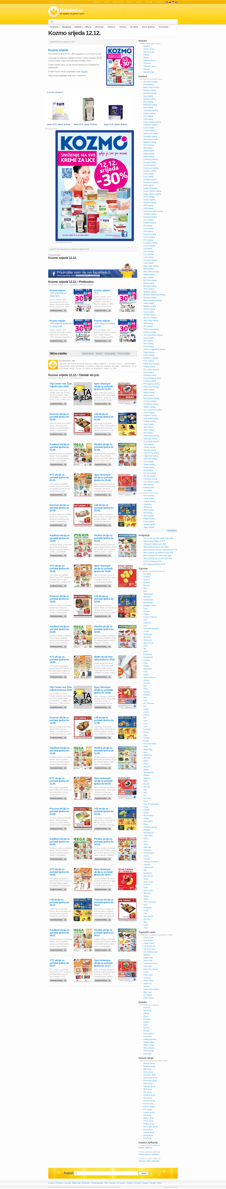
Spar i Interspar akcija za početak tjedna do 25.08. (103, 477)
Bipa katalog (148, 96)
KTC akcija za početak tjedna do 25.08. (59, 568)
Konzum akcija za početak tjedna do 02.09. (59, 417)
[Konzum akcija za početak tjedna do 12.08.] (59, 737)
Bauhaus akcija (149, 1066)
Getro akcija (148, 1083)
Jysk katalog (148, 220)
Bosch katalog (148, 496)
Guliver (146, 675)
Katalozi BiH (176, 2)
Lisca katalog (148, 254)
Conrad (146, 631)
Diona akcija (148, 1072)
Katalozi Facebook (134, 1183)
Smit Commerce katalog (152, 410)
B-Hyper (146, 611)
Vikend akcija (148, 1051)
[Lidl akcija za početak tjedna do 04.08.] (103, 828)
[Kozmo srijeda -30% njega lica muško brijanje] (103, 340)
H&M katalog (148, 185)
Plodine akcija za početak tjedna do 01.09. (104, 447)
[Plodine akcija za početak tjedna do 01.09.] (103, 463)
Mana (145, 746)
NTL (145, 795)
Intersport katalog (150, 217)
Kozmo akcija (110, 354)
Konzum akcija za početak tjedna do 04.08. (59, 811)
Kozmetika (163, 27)
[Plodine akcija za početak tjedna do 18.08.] (103, 645)
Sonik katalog (148, 424)
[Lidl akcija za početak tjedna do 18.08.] (103, 615)
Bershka (146, 585)
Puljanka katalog (149, 381)
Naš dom (146, 787)
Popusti (130, 2)
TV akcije (159, 2)
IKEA (145, 689)
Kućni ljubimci (148, 27)
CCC (145, 620)
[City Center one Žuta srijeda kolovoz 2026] (59, 706)
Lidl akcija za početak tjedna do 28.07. (59, 902)
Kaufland (146, 695)
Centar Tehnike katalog (152, 122)
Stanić (145, 879)
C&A (145, 626)
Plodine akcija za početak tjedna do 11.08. (104, 750)
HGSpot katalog (149, 200)
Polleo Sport (148, 836)
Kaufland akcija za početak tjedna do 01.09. (59, 447)
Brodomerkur (148, 603)
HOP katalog (148, 205)
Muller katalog (148, 303)
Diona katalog (148, 145)
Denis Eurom (148, 643)
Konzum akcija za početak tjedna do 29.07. (104, 902)
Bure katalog (148, 108)
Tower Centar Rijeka (151, 989)
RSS (106, 1183)
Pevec (145, 807)
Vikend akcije (118, 2)
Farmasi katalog (149, 165)
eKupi (145, 652)
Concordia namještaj (151, 628)
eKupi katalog (148, 151)
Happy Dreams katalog (152, 194)
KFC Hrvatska (148, 703)
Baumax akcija (149, 1063)
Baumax (146, 580)
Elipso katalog (148, 157)
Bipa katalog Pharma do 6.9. (154, 541)
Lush (145, 726)
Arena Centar (148, 937)
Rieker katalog (148, 392)
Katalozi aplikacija (145, 1148)
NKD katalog (148, 323)
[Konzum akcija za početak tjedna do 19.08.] (59, 615)
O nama (51, 1183)
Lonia (145, 735)
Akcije (106, 2)
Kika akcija (147, 1098)
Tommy (146, 856)
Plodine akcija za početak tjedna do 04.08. (104, 841)
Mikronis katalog (149, 298)
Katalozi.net (69, 361)
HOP (145, 686)
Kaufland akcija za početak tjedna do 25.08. (59, 538)
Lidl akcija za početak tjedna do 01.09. (104, 417)
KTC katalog (148, 240)
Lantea (146, 709)
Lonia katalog (148, 263)
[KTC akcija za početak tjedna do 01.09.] (59, 494)
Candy (145, 925)
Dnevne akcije (88, 354)
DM (144, 649)
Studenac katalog (150, 416)
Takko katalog (148, 430)
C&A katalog (148, 119)
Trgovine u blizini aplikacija (149, 1161)
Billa (145, 588)
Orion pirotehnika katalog (152, 335)
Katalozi (97, 2)
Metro (145, 764)
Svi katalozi (147, 490)
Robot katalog (148, 395)
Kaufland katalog (149, 223)
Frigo (145, 663)
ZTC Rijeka (147, 995)
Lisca (145, 723)
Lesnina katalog (149, 246)
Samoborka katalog (150, 404)
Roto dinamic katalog (151, 398)
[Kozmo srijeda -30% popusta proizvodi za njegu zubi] (59, 340)
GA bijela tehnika (149, 180)
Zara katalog (148, 470)
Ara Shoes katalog (150, 82)
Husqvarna (147, 504)
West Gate (147, 992)
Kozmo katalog (149, 237)
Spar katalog (148, 427)
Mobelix (146, 775)
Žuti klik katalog (149, 476)
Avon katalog (148, 85)
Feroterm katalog (149, 171)
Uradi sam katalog (150, 459)
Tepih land (147, 847)
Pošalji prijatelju (97, 1183)
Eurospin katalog (149, 162)
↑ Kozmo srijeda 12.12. (170, 1187)
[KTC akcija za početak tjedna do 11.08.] (59, 797)
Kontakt (68, 1183)
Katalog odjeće (149, 1042)
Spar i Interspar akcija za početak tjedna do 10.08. (103, 690)
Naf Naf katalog (149, 315)
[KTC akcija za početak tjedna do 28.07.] (59, 979)
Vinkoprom (147, 908)
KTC (145, 706)
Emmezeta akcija (150, 1081)
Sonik (145, 888)
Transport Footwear (150, 862)
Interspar (146, 692)
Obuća (88, 27)
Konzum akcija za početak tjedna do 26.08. (59, 508)
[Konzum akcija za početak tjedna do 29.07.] (103, 919)
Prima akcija (148, 1130)
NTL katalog (148, 326)
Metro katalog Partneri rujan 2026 (156, 547)
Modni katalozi (148, 1045)
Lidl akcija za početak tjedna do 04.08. (104, 811)
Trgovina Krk (148, 867)
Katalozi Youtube (149, 1183)
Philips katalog (149, 519)
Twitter (159, 1183)
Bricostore (147, 597)
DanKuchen (147, 634)
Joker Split (147, 966)
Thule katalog (148, 521)
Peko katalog (148, 344)
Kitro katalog (148, 231)
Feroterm (146, 660)
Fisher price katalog (150, 168)
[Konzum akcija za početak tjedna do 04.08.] (59, 828)
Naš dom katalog (149, 318)
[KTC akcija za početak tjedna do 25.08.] (59, 585)
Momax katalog (149, 309)
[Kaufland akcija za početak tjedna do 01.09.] (59, 463)
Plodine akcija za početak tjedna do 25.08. (104, 538)
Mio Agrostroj (148, 772)
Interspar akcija (149, 1086)
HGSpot (146, 680)
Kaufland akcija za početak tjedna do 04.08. (59, 841)
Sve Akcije (147, 1138)
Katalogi (170, 2)
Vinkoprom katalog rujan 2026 (154, 544)
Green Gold (147, 961)
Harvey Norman (149, 677)
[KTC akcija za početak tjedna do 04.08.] (59, 888)
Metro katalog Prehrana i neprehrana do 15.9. (160, 550)
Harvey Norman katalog (152, 191)
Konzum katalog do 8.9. (152, 561)
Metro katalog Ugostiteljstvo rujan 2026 (158, 553)
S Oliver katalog (149, 421)
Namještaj (66, 27)
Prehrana (54, 27)
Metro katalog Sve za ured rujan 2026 (157, 558)
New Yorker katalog (150, 321)
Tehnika (122, 27)
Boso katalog (148, 102)
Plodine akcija (148, 1124)
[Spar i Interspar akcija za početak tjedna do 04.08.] (103, 797)
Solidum (146, 986)
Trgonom (146, 864)
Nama (145, 781)
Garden (146, 666)
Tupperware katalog (150, 456)
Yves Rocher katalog (151, 482)
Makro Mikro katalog (151, 272)
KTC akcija (147, 1109)
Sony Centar (148, 882)
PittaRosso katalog (150, 358)
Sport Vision (148, 890)
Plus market (148, 821)
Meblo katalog (148, 283)
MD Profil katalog (150, 280)
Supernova (147, 984)
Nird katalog (147, 513)
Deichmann (147, 640)
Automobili (147, 1054)
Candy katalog (148, 498)
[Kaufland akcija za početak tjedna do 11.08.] (59, 767)
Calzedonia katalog (150, 110)
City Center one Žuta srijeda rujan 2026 (61, 385)
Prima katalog (148, 372)
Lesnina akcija (148, 1112)
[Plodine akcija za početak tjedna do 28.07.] (103, 949)
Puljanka (146, 830)
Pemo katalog (148, 346)
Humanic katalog (149, 203)
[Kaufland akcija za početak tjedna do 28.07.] (59, 949)
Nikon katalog (148, 510)
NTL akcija (147, 1092)
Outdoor (111, 27)
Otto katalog (148, 341)
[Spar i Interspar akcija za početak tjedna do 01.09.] (103, 403)
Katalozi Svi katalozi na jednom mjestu (66, 11)
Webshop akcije (149, 60)
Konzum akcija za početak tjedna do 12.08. (59, 720)
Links (145, 721)
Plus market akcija (150, 1127)
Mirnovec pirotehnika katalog (154, 295)
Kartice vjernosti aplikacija (148, 1154)
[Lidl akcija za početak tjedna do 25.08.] (103, 524)
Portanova (147, 978)
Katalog (112, 1183)
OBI (144, 870)
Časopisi (146, 69)
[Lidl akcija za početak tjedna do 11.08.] (103, 737)
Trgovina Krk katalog (151, 453)
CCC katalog (148, 116)
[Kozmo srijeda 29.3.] (103, 309)
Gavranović (147, 669)
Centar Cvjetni (148, 943)
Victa (145, 905)
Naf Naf (146, 784)
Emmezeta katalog (150, 159)
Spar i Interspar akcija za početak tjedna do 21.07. (103, 963)
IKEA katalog (148, 208)
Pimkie (146, 813)
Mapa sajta (76, 1183)
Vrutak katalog (148, 467)
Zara (145, 913)
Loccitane (147, 729)
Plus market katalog (151, 369)
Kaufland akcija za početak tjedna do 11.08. (59, 750)
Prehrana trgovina (150, 827)
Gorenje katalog (149, 501)
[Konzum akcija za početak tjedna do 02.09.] (59, 433)
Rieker (145, 839)
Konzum (146, 738)
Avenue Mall (148, 940)
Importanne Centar (150, 963)
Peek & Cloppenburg (151, 804)
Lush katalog (148, 257)
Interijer (146, 1022)
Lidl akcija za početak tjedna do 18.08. (104, 599)
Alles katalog (148, 485)
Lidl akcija (147, 1115)
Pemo (145, 801)
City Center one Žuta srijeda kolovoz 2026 (61, 688)
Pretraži (68, 1173)
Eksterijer (99, 27)
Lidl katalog (147, 249)
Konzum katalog (149, 234)
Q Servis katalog (149, 401)
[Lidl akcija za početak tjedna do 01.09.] (103, 433)
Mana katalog (148, 269)
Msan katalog (148, 516)
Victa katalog (148, 462)
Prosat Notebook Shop (152, 378)
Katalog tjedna (148, 487)
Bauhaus (146, 577)
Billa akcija (147, 1069)
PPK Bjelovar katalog (151, 384)
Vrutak (145, 911)
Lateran (146, 712)
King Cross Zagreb (150, 969)
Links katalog (148, 251)
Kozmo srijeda (57, 290)
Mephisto (146, 778)
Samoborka (147, 873)
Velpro (145, 899)
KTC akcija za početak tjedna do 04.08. (59, 872)
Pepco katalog (148, 352)
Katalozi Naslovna (53, 21)
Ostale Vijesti (148, 998)
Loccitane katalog (150, 260)
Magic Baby (147, 749)
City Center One (149, 946)
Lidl (144, 718)
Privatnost (59, 1183)
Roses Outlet (148, 981)
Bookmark (86, 1183)
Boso (145, 608)
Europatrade (148, 657)
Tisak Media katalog (151, 441)
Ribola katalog (148, 390)
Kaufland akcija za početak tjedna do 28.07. (59, 933)
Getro (145, 672)
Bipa (145, 591)
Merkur (146, 770)
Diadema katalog (149, 142)
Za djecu (134, 27)
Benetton (146, 582)
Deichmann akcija (150, 1078)
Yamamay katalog (150, 479)
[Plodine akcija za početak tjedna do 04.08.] (103, 858)
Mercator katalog (149, 286)
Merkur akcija (148, 1118)
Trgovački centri (149, 66)
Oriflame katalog (149, 332)
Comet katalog (148, 128)
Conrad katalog (149, 131)
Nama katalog (148, 312)
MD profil (146, 758)
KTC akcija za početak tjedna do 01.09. (59, 477)
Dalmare (146, 955)
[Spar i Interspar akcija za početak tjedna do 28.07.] (103, 888)
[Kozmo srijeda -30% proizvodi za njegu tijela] (59, 309)
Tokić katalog (148, 444)
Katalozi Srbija (173, 2)
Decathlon (147, 637)
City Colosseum (149, 949)
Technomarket (148, 853)
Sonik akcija (148, 1135)
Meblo (145, 761)
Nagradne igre (148, 72)
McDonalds (147, 755)
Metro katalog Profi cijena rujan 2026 (157, 555)
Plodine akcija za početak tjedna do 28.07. (104, 933)
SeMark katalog (149, 407)
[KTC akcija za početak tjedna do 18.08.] (59, 676)
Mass (145, 752)
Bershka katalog (149, 99)
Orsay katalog (148, 338)
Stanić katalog (148, 413)
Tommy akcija (148, 1132)
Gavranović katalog (150, 182)
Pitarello (146, 810)
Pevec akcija (148, 1121)
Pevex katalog (148, 355)
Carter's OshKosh (150, 617)
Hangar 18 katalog (150, 188)
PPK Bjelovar (148, 833)
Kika (145, 698)
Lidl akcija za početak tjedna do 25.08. (104, 508)
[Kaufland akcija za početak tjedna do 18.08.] (59, 645)
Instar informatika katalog (153, 211)
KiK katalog (147, 226)
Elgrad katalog (148, 154)
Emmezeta (147, 654)
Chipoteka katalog (150, 125)
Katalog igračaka (149, 1039)
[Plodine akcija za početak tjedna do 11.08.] (103, 767)
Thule (145, 928)
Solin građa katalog (150, 418)
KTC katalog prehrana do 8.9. (154, 564)
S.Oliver (146, 885)
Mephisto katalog (149, 292)
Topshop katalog (149, 450)
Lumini (145, 972)
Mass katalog (148, 277)
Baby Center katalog (151, 87)
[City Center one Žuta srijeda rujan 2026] (59, 403)
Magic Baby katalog (151, 266)
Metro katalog (148, 289)
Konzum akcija (149, 1101)
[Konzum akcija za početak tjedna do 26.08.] (59, 524)
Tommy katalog (149, 447)
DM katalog (147, 148)
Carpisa (146, 614)
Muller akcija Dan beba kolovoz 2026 (104, 658)
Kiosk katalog (148, 228)
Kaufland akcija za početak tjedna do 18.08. (59, 629)
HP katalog (147, 507)
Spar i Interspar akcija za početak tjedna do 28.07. (103, 872)
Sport (145, 1025)
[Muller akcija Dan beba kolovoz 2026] (103, 676)
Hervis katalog (148, 197)
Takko (145, 844)
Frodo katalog (148, 174)
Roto (145, 841)
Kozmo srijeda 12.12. (74, 33)
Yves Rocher (148, 916)
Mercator (146, 767)
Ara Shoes (147, 574)
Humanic (146, 683)
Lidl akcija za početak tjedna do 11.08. (104, 720)
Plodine (146, 818)
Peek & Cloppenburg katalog (154, 349)
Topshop (146, 859)
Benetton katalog (149, 93)
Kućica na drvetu (149, 744)
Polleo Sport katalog (151, 387)
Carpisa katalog (149, 113)
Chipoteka (147, 623)
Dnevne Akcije (148, 1048)
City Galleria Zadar (150, 952)
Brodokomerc (148, 600)
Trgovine (148, 2)
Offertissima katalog (151, 329)
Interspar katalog (149, 214)
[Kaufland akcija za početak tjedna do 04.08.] (59, 858)
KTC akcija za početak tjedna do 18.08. (59, 659)
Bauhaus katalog (149, 90)
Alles (145, 922)
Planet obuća (148, 816)
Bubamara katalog (150, 105)
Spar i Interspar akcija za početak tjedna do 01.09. (103, 386)
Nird (144, 790)
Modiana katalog (149, 306)
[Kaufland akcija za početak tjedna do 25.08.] (59, 554)
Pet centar (147, 798)
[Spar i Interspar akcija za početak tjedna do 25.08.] (103, 494)
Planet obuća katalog (151, 364)
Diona (145, 646)
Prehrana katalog (149, 375)
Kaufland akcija (149, 1095)
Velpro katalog (148, 527)
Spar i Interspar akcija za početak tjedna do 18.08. (103, 568)
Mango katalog (149, 275)
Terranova (147, 850)
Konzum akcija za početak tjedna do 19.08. (59, 599)
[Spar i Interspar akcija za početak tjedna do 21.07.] (103, 979)
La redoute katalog (150, 243)
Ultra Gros (147, 893)
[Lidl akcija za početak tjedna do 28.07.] (59, 919)
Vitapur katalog (149, 464)
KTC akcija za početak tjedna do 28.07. (59, 963)
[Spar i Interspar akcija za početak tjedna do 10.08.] (103, 706)
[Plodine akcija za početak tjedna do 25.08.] (103, 554)
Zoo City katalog (149, 473)
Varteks (146, 896)
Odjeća (78, 27)
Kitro (145, 700)
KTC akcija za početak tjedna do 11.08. (59, 781)
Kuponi (139, 2)
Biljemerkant (148, 594)
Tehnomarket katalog (151, 436)
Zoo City (146, 919)
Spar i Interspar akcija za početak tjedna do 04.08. (103, 781)
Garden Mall (148, 958)
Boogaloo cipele (149, 605)
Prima (145, 824)
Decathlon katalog (150, 136)
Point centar (148, 975)
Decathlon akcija (149, 1075)
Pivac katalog (148, 361)
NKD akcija (147, 1089)
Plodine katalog (149, 367)
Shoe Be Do (148, 876)
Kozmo (84, 71)
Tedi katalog (148, 433)
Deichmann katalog (150, 139)
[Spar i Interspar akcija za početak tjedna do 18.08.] (103, 585)
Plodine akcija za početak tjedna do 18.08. (104, 629)
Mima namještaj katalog (152, 300)
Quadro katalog (149, 524)
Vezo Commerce (149, 902)
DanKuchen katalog (150, 133)
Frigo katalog (148, 177)
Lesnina (146, 715)
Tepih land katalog (150, 439)
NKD (145, 793)
